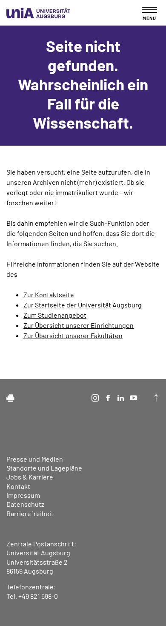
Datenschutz (25, 504)
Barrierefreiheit (30, 513)
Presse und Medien (34, 459)
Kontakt (18, 486)
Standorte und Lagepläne (44, 468)
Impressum (23, 495)
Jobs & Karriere (29, 477)
